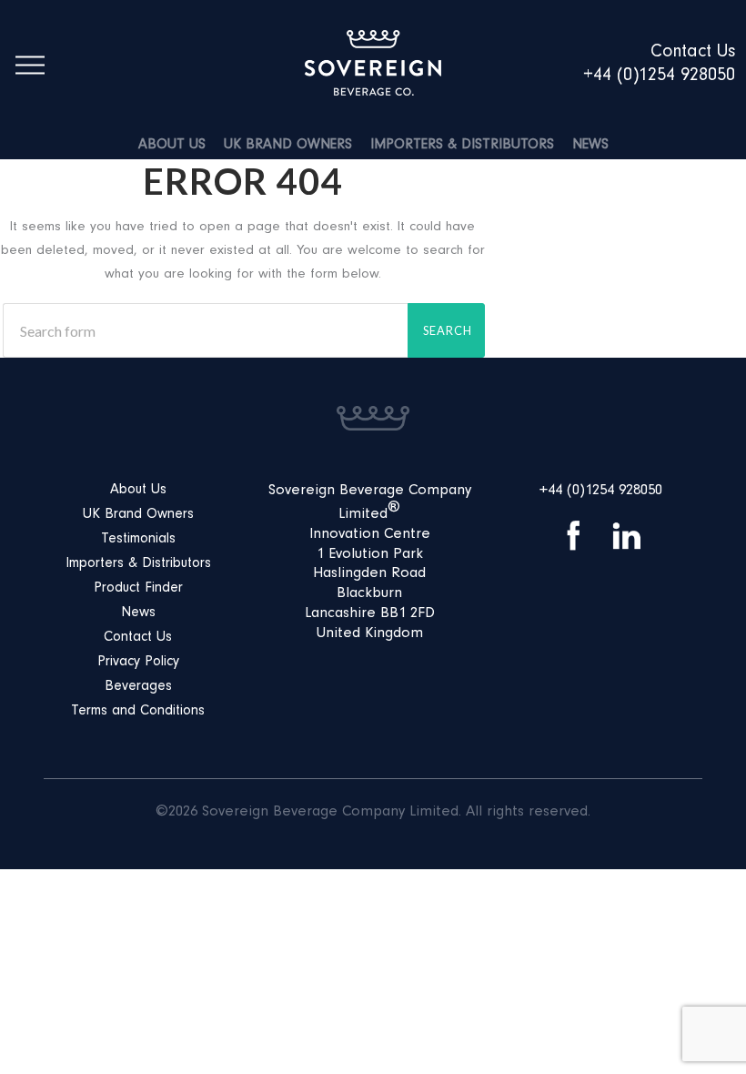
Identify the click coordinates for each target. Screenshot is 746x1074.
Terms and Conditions (138, 711)
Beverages (138, 687)
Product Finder (138, 589)
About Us (172, 145)
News (590, 145)
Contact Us (138, 638)
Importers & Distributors (462, 145)
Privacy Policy (138, 662)
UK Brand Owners (288, 145)
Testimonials (138, 539)
